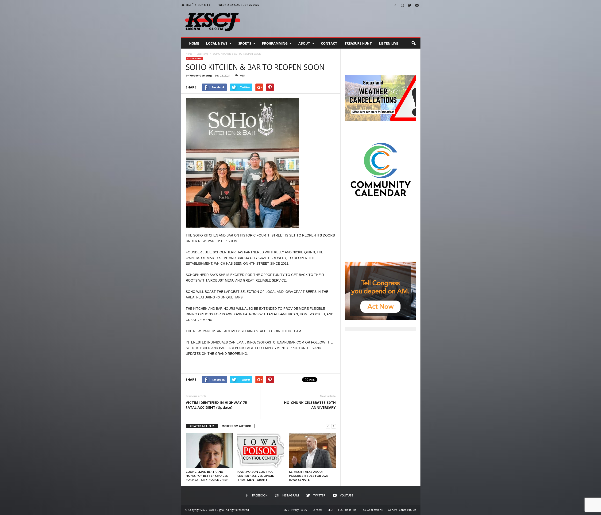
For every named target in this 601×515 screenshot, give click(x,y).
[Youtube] (417, 5)
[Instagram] (402, 5)
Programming (275, 43)
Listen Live (388, 43)
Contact (329, 43)
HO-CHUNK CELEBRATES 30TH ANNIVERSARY (310, 405)
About (304, 43)
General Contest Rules (402, 509)
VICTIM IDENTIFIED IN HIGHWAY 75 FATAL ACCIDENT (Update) (216, 405)
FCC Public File (347, 509)
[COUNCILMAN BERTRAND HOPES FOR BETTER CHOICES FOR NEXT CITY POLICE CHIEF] (209, 450)
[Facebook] (395, 5)
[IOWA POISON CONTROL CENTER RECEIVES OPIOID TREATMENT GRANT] (260, 450)
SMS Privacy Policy (295, 509)
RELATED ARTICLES (202, 426)
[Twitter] (409, 5)
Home (194, 43)
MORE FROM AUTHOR (236, 426)
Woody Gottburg (200, 75)
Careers (317, 509)
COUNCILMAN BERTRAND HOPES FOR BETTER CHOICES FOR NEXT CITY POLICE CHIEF (207, 475)
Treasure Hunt (358, 43)
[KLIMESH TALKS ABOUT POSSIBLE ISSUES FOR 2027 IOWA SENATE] (312, 450)
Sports (244, 43)
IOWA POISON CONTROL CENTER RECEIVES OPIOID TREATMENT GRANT (255, 475)
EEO (330, 509)
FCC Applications (372, 509)
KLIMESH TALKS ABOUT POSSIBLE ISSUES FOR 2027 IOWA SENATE (308, 475)
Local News (216, 43)
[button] (413, 43)
